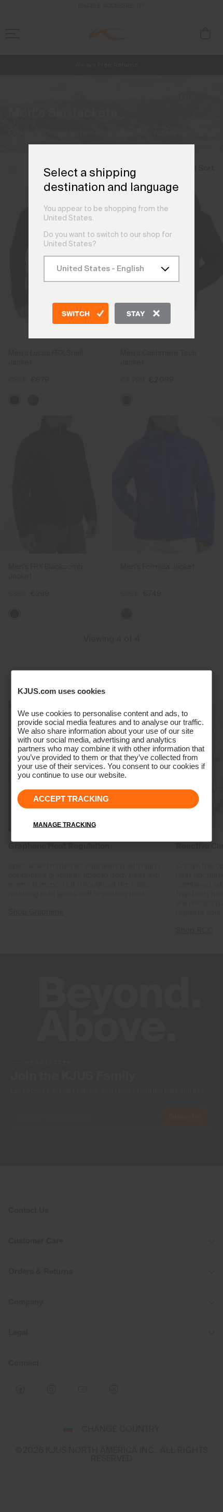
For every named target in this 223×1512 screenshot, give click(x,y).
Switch (76, 314)
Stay (136, 314)
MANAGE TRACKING (64, 824)
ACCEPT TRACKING (71, 798)
